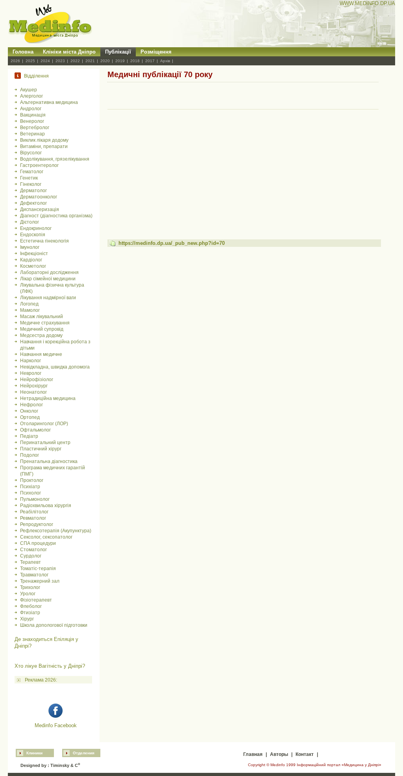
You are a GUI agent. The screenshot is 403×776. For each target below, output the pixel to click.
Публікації (118, 52)
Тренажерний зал (39, 581)
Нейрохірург (34, 386)
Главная (253, 754)
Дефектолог (33, 203)
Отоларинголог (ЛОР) (44, 423)
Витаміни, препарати (44, 146)
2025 (30, 61)
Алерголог (31, 96)
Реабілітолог (34, 512)
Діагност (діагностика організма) (56, 216)
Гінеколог (30, 184)
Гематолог (31, 171)
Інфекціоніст (34, 253)
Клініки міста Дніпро (69, 52)
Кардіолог (31, 260)
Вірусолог (31, 153)
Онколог (29, 411)
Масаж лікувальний (41, 316)
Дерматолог (33, 190)
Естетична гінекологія (44, 241)
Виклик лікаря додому (44, 140)
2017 (150, 61)
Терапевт (30, 562)
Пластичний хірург (40, 449)
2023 (60, 61)
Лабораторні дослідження (49, 272)
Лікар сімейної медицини (48, 279)
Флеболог (31, 606)
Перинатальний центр (45, 442)
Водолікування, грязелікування (54, 159)
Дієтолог (29, 222)
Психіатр (30, 486)
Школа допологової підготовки (53, 625)
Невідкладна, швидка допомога (55, 367)
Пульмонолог (35, 499)
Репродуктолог (36, 524)
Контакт (305, 754)
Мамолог (30, 310)
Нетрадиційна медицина (48, 398)
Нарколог (30, 360)
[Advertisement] (243, 167)
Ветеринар (32, 134)
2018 (135, 61)
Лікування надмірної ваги (48, 297)
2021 (90, 61)
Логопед (29, 304)
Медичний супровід (41, 329)
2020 (105, 61)
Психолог (30, 493)
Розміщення (156, 52)
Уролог (27, 593)
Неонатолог (33, 392)
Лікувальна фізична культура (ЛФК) (52, 288)
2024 (45, 61)
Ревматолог (33, 518)
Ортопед (30, 417)
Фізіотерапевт (36, 600)
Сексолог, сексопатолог (46, 537)
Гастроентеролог (39, 165)
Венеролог (32, 121)
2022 (75, 61)
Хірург (27, 619)
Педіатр (29, 436)
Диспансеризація (39, 209)
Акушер (28, 90)
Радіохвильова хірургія (45, 505)
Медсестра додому (41, 335)
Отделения (83, 753)
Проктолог (31, 480)
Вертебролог (34, 127)
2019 (120, 61)
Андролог (30, 108)
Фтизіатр (30, 612)
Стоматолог (33, 549)
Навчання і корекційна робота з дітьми (55, 345)
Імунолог (29, 247)
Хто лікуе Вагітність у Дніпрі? (50, 666)
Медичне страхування (45, 323)
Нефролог (31, 404)
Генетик (29, 178)
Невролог (30, 373)
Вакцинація (33, 115)
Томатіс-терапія (38, 568)
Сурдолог (30, 556)
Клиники (34, 753)
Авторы (279, 754)
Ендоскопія (32, 234)
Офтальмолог (35, 430)
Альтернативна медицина (49, 102)
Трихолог (30, 587)
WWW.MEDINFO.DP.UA (367, 3)
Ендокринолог (36, 228)
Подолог (29, 455)
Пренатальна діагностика (49, 461)
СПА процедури (38, 543)
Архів (165, 61)
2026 (15, 61)
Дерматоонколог (38, 197)
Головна (23, 52)
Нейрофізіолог (36, 379)
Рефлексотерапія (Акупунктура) (55, 530)
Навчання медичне (41, 354)
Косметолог (33, 266)
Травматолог (34, 575)
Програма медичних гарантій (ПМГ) (52, 471)
